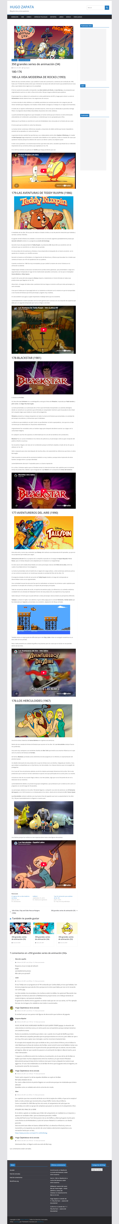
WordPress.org (14, 1181)
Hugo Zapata (26, 68)
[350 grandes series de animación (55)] (20, 924)
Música (68, 17)
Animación (14, 17)
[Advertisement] (93, 55)
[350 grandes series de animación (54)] (43, 924)
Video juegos (78, 17)
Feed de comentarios (16, 1177)
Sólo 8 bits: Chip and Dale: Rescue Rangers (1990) (26, 912)
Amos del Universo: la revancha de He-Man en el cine (58, 1193)
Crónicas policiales (40, 17)
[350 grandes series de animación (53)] (67, 924)
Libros (61, 17)
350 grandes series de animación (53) (66, 938)
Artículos (14, 60)
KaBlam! (35, 896)
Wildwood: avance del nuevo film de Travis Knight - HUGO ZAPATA (58, 1188)
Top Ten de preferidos (24, 60)
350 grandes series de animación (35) (63, 911)
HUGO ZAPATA (22, 7)
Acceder (12, 1170)
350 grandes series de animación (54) (42, 938)
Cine (22, 17)
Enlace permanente (39, 962)
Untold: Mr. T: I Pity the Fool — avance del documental (59, 1201)
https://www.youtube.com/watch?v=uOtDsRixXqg (31, 1133)
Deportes (53, 17)
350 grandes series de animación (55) (19, 938)
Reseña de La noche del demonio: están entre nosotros (59, 1172)
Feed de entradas (15, 1174)
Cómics (29, 17)
